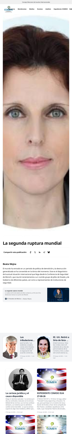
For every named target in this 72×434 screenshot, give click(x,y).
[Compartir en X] (35, 252)
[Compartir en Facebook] (30, 252)
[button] (12, 9)
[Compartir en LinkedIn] (39, 252)
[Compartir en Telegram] (44, 252)
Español (35, 236)
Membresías (22, 9)
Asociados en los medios (12, 236)
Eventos (40, 9)
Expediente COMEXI (61, 9)
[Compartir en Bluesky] (49, 252)
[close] (69, 2)
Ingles (27, 236)
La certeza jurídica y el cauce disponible (17, 395)
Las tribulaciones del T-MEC (27, 340)
